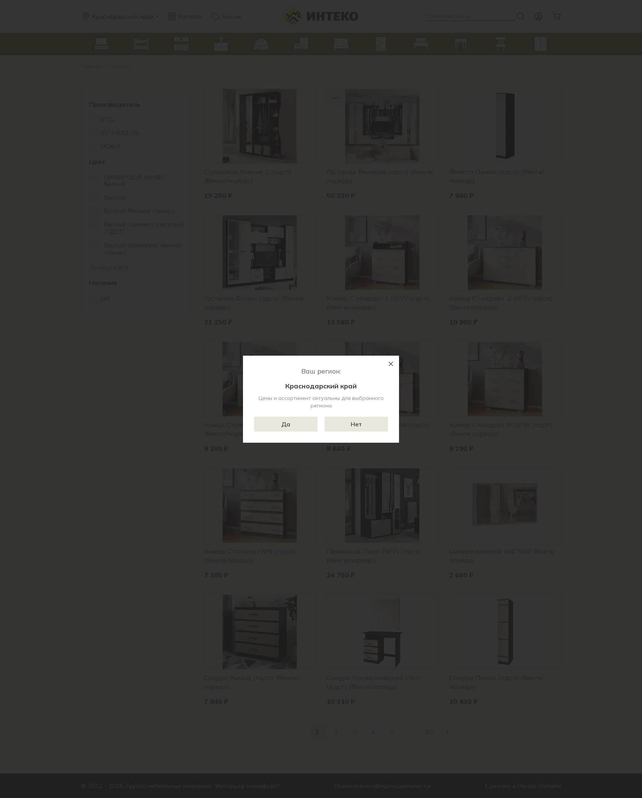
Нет (356, 424)
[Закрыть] (391, 364)
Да (285, 424)
